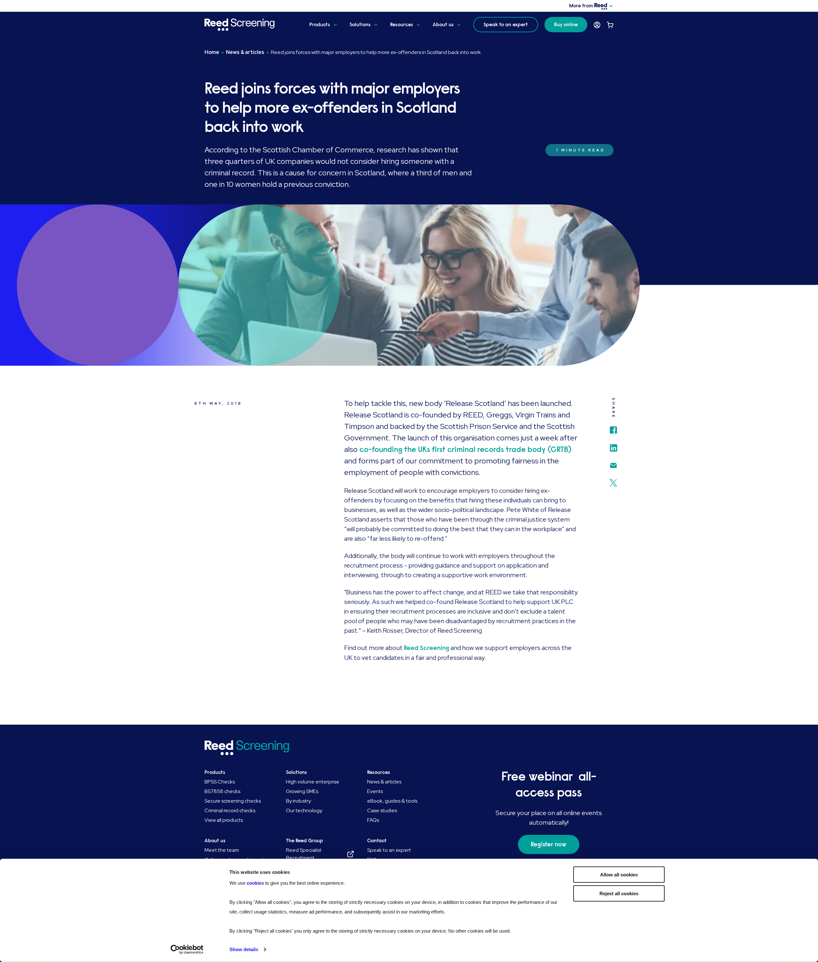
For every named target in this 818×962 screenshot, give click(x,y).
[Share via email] (613, 463)
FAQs (373, 820)
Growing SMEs (302, 791)
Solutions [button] (360, 24)
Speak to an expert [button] (505, 24)
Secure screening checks (232, 801)
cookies (256, 883)
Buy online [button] (566, 24)
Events (375, 791)
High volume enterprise (312, 781)
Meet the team (221, 850)
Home (211, 52)
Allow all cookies (619, 874)
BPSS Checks (219, 781)
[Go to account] (597, 25)
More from (581, 6)
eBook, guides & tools (392, 801)
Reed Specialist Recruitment (303, 854)
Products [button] (319, 24)
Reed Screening (426, 648)
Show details (243, 949)
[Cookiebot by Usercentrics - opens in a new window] (187, 949)
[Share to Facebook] (613, 428)
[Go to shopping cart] (610, 25)
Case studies (382, 810)
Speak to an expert (389, 850)
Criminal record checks (229, 810)
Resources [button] (401, 24)
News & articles (245, 52)
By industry (298, 801)
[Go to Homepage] (251, 24)
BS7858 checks (222, 791)
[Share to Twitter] (613, 480)
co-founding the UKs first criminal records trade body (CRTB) (465, 449)
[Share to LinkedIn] (613, 446)
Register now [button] (549, 844)
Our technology (304, 810)
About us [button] (443, 24)
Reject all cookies (618, 893)
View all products (223, 820)
